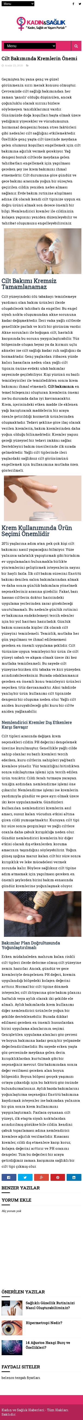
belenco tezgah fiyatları (21, 1377)
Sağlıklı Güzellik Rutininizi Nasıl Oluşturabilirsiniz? (50, 1305)
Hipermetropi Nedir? (44, 1322)
